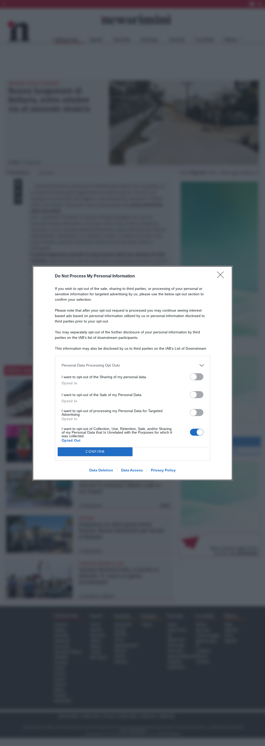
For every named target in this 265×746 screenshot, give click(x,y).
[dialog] (132, 373)
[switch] (196, 376)
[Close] (222, 276)
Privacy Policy (163, 470)
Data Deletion (101, 470)
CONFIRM (95, 452)
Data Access (132, 470)
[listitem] (132, 365)
